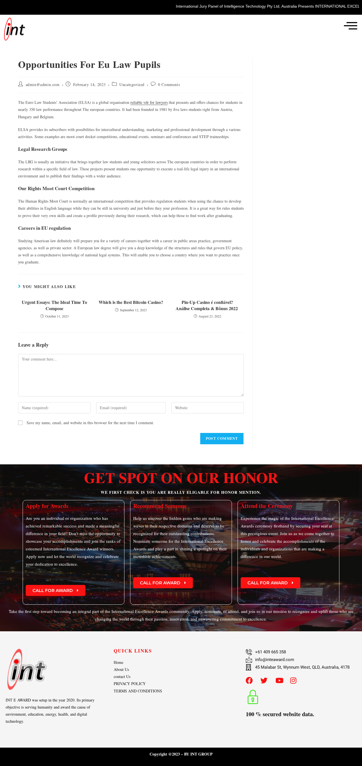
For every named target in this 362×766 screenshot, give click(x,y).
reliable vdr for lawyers (149, 102)
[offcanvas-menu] (350, 25)
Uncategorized (132, 84)
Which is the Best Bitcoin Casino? (131, 302)
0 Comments (169, 84)
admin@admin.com (43, 84)
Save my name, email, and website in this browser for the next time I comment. (90, 422)
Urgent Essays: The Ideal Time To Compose (54, 305)
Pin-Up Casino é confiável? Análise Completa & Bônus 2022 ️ (207, 305)
